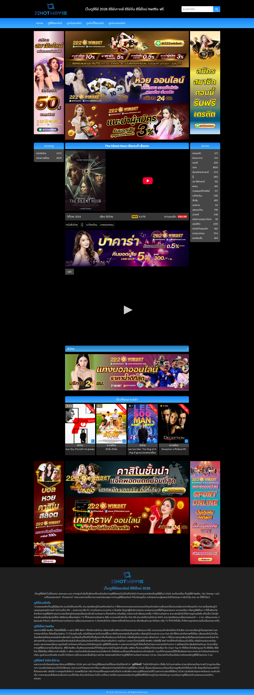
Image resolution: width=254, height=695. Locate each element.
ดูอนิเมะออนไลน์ (116, 23)
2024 (78, 217)
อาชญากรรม (107, 225)
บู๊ (82, 225)
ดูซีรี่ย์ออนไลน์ (55, 23)
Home (39, 23)
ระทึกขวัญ (91, 225)
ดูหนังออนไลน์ (74, 23)
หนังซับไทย (72, 225)
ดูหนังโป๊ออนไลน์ (95, 23)
